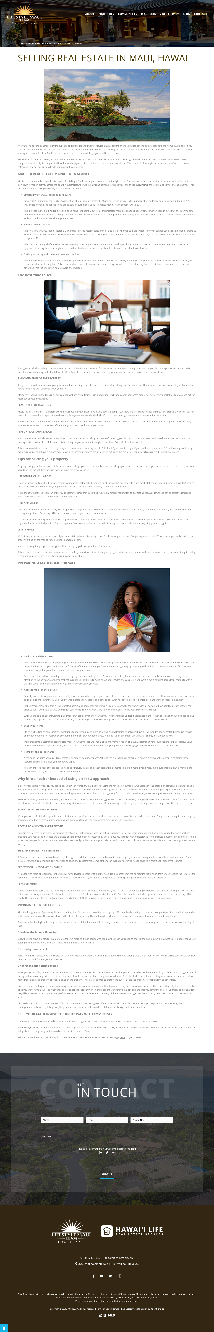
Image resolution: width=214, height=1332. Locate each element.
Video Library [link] (169, 14)
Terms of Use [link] (103, 1308)
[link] (4, 1328)
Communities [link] (127, 14)
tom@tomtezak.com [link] (121, 1258)
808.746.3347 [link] (90, 1037)
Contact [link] (200, 14)
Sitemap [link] (115, 1308)
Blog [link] (186, 14)
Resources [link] (148, 14)
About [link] (89, 14)
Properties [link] (106, 14)
